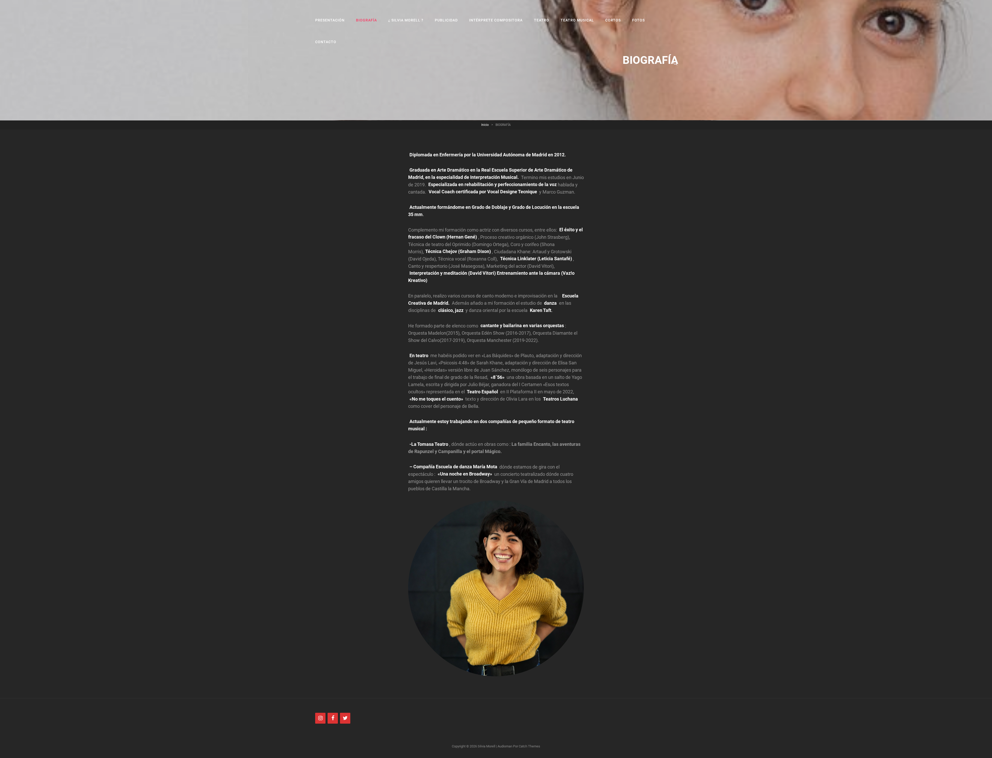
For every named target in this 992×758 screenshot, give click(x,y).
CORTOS (613, 20)
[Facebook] (333, 718)
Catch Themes (529, 746)
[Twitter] (345, 718)
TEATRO (541, 20)
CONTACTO (325, 42)
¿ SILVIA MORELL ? (405, 20)
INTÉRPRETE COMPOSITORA (496, 20)
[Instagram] (320, 718)
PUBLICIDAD (446, 20)
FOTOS (638, 20)
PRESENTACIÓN (330, 20)
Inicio (485, 125)
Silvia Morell (486, 746)
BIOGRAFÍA (366, 20)
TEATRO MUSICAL (577, 20)
